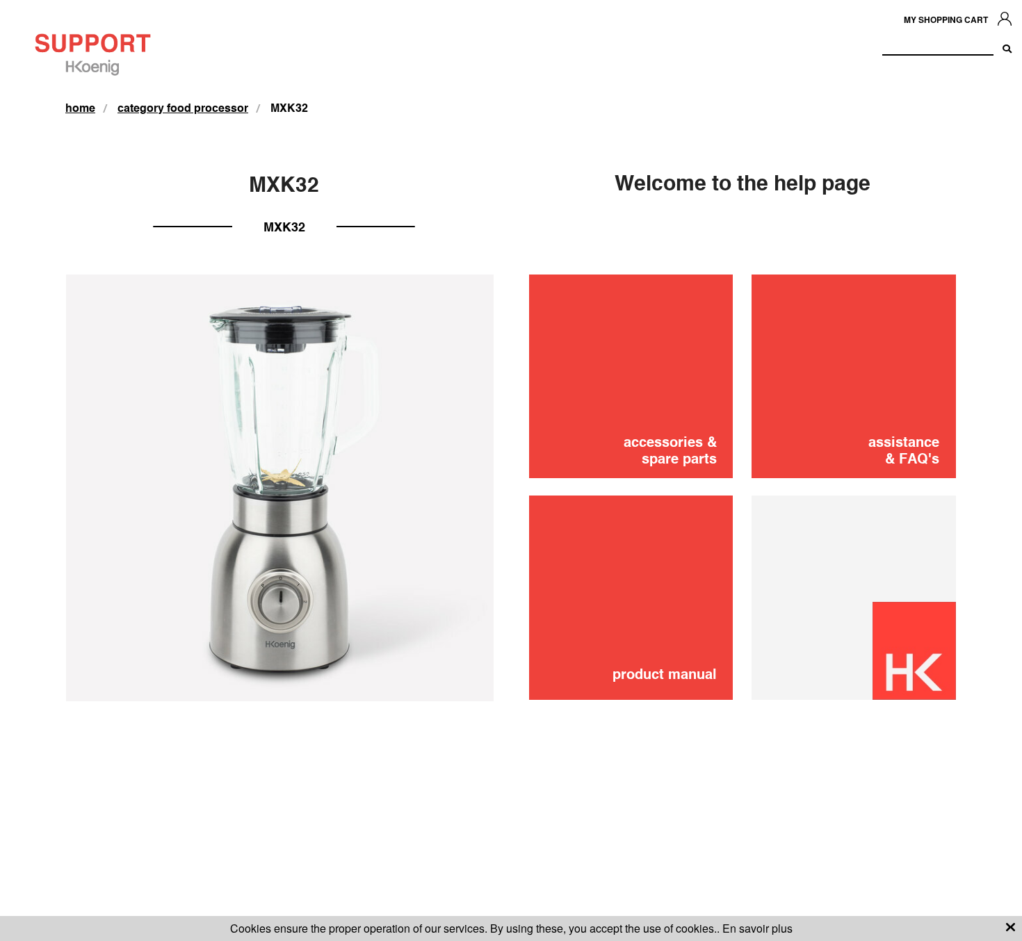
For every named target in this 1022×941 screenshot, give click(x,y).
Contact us (873, 485)
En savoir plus (757, 928)
